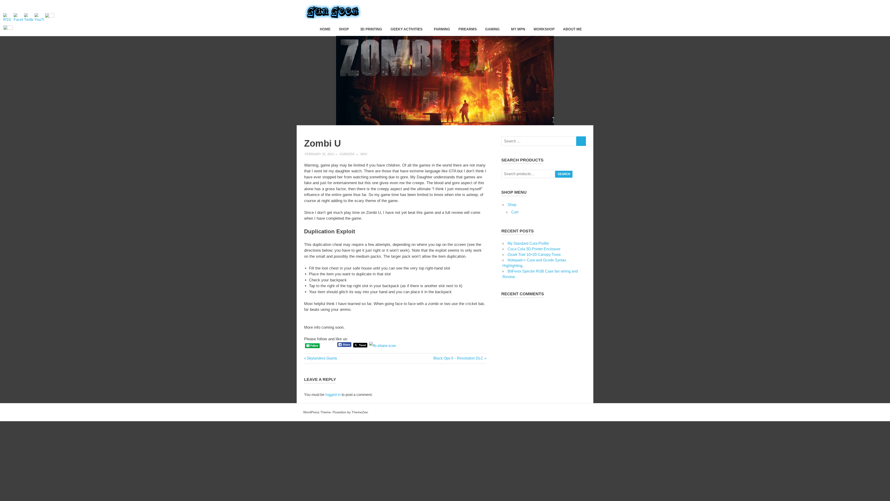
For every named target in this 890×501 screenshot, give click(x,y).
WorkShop (544, 29)
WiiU (363, 154)
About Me (572, 29)
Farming (442, 29)
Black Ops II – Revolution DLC (458, 358)
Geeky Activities (407, 29)
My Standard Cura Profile (528, 243)
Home (325, 29)
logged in (333, 395)
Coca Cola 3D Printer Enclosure (534, 249)
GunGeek (347, 154)
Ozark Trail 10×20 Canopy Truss (534, 255)
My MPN (518, 29)
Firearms (467, 29)
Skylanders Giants (322, 358)
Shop (344, 29)
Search (564, 174)
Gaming (492, 29)
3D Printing (371, 29)
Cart (514, 212)
